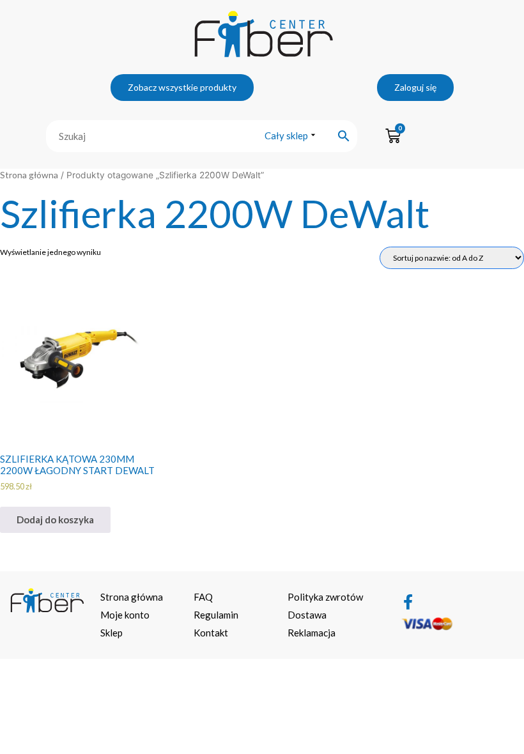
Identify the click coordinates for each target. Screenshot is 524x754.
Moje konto (125, 614)
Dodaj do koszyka (55, 519)
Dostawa (307, 614)
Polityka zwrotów (325, 597)
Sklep (111, 632)
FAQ (203, 597)
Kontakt (211, 632)
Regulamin (216, 614)
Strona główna (29, 174)
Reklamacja (311, 632)
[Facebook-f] (408, 602)
